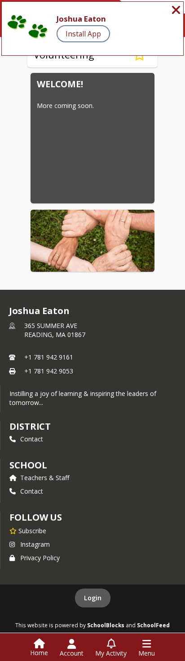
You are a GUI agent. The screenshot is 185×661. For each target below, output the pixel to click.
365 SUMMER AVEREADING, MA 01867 (54, 330)
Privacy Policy (40, 557)
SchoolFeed (153, 625)
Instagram (35, 544)
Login (92, 598)
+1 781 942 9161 (48, 357)
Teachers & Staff (44, 477)
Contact (31, 439)
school (28, 465)
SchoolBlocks (105, 625)
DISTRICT (30, 426)
